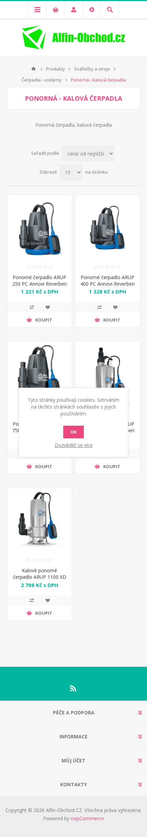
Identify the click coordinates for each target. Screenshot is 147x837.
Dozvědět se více (74, 445)
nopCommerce (87, 818)
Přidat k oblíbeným (47, 307)
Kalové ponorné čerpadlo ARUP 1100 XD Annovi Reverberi (39, 577)
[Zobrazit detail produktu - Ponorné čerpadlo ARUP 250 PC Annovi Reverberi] (39, 227)
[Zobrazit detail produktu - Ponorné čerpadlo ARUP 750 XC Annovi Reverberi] (107, 373)
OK (73, 432)
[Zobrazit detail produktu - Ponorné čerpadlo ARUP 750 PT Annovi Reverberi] (39, 373)
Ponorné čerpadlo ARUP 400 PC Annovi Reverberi (107, 280)
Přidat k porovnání (32, 307)
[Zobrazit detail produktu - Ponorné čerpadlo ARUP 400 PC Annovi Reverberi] (107, 227)
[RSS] (73, 688)
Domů (33, 68)
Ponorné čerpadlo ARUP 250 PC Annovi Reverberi (39, 280)
